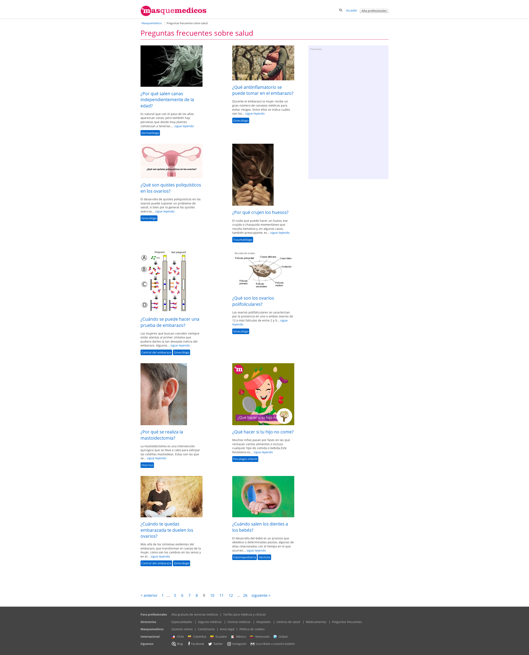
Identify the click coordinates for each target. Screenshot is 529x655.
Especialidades (182, 622)
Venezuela (262, 636)
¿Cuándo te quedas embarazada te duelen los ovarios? (167, 530)
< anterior (149, 595)
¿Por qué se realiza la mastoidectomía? (162, 435)
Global (283, 636)
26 (245, 595)
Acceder (351, 10)
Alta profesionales (374, 11)
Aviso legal (227, 629)
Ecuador (221, 636)
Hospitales (263, 622)
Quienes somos (182, 629)
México (241, 636)
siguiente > (260, 595)
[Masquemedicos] (174, 15)
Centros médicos (238, 622)
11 (221, 595)
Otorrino (147, 465)
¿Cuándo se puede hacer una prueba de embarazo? (170, 322)
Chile (180, 636)
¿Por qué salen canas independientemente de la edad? (167, 100)
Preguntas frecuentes (347, 622)
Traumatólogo (242, 240)
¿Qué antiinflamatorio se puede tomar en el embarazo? (262, 90)
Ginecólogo (240, 120)
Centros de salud (288, 622)
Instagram (239, 644)
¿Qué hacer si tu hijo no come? (263, 432)
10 (212, 595)
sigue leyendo (184, 126)
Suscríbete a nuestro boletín (275, 644)
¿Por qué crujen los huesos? (260, 212)
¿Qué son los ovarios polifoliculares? (253, 301)
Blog (180, 644)
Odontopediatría (244, 557)
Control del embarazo (156, 352)
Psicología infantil (245, 459)
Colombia (199, 636)
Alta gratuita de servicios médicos (195, 614)
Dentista (264, 557)
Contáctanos (206, 629)
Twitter (218, 644)
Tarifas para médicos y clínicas (244, 614)
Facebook (197, 644)
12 (231, 595)
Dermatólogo (150, 133)
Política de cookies (252, 629)
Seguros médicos (210, 622)
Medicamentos (316, 622)
